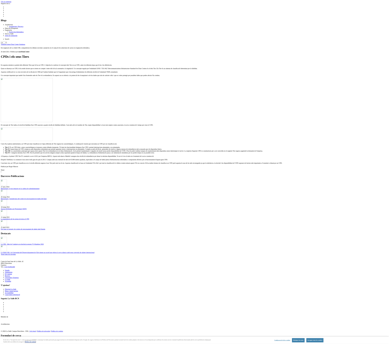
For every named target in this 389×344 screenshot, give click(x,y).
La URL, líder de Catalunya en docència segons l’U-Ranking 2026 (22, 244)
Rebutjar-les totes (298, 340)
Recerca (7, 276)
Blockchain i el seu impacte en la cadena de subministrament (20, 188)
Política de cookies (57, 331)
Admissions (8, 272)
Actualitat (8, 281)
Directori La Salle (10, 289)
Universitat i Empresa (12, 277)
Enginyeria (8, 30)
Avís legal (32, 331)
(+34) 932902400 (9, 267)
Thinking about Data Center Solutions (13, 44)
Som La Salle (9, 34)
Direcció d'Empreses (11, 28)
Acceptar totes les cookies (314, 340)
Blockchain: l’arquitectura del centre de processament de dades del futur (24, 199)
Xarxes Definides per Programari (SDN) (14, 209)
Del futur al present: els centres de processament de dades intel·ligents (23, 229)
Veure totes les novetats (8, 254)
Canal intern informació (12, 294)
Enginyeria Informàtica (16, 32)
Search (7, 39)
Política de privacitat (43, 331)
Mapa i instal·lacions (11, 291)
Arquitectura (9, 25)
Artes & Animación (11, 35)
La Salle (7, 279)
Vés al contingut (6, 2)
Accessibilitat (9, 293)
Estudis (7, 270)
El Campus (8, 274)
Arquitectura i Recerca (16, 26)
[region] (194, 340)
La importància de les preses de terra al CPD (15, 219)
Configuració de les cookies (282, 340)
